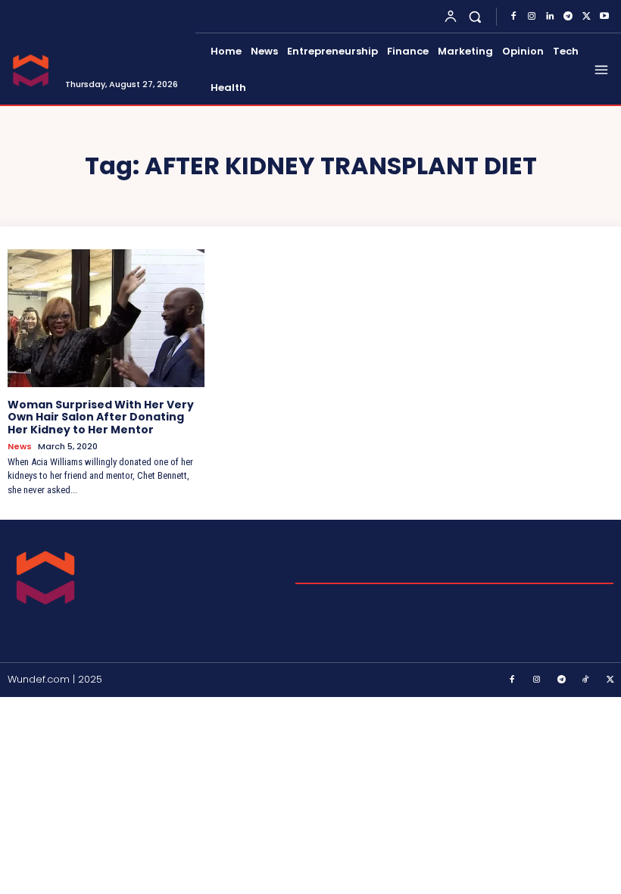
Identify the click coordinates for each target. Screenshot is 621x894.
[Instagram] (532, 17)
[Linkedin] (550, 17)
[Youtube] (604, 17)
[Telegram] (568, 17)
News (20, 447)
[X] (586, 17)
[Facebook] (513, 17)
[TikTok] (586, 680)
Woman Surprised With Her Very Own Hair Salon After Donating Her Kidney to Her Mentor (101, 417)
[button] (475, 16)
